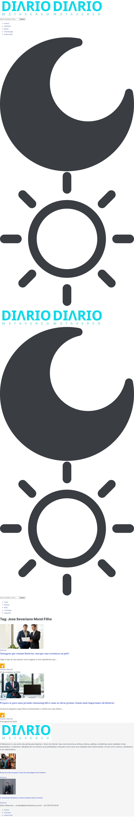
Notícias (3, 650)
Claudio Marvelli (6, 669)
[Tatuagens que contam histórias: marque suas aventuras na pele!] (22, 636)
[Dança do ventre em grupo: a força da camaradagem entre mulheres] (8, 761)
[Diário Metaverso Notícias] (51, 9)
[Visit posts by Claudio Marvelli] (2, 665)
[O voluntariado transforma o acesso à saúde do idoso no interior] (8, 786)
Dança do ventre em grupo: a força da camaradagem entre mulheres (23, 772)
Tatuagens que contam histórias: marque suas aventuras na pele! (34, 653)
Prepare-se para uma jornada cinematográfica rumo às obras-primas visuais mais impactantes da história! (57, 703)
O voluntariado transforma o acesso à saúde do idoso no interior (21, 798)
